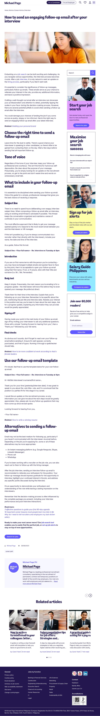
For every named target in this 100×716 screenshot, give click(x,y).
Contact (75, 679)
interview (23, 79)
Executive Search (33, 686)
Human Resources (34, 692)
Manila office (76, 685)
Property (52, 686)
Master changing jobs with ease (80, 155)
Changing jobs (17, 634)
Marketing (52, 680)
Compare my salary (81, 287)
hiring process (13, 82)
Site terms (8, 689)
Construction (32, 680)
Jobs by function (34, 672)
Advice (11, 10)
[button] (92, 73)
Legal (30, 698)
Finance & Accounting (35, 689)
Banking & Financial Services (37, 678)
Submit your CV (77, 688)
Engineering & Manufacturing (37, 683)
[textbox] (81, 73)
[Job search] (80, 2)
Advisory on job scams (12, 684)
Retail (51, 689)
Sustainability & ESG (55, 695)
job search (22, 74)
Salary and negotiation (50, 634)
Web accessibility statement (14, 686)
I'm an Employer (69, 2)
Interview (27, 10)
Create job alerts (81, 233)
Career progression (79, 634)
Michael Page (11, 546)
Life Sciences (53, 678)
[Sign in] (90, 2)
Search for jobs (12, 537)
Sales (51, 692)
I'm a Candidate (54, 2)
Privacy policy (9, 675)
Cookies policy (9, 678)
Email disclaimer (10, 681)
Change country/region (12, 692)
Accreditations (77, 693)
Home (6, 10)
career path (9, 551)
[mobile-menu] (93, 2)
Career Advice (19, 10)
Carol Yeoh (17, 652)
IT (28, 695)
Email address (75, 320)
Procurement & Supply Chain (58, 683)
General (7, 672)
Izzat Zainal (46, 652)
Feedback (75, 683)
